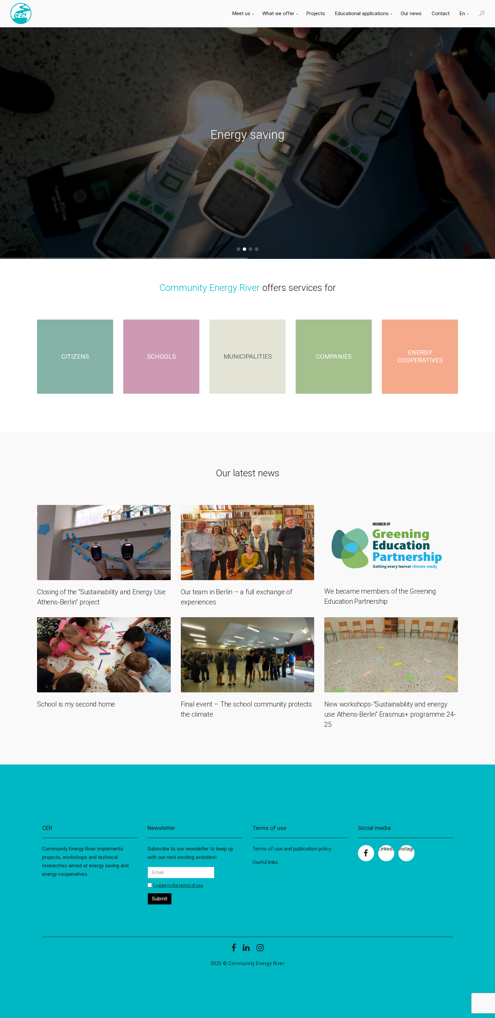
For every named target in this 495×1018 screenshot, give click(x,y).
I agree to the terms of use (178, 886)
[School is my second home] (104, 654)
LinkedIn (386, 849)
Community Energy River (256, 963)
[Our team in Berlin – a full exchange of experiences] (248, 542)
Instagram (406, 849)
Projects (315, 13)
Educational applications (362, 13)
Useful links (265, 862)
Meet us (241, 13)
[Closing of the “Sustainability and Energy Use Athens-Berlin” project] (104, 542)
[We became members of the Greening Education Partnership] (391, 542)
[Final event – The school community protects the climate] (248, 654)
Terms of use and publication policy (292, 849)
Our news (411, 13)
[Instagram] (260, 950)
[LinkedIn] (246, 950)
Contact (441, 13)
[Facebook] (233, 950)
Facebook (366, 853)
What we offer (278, 13)
